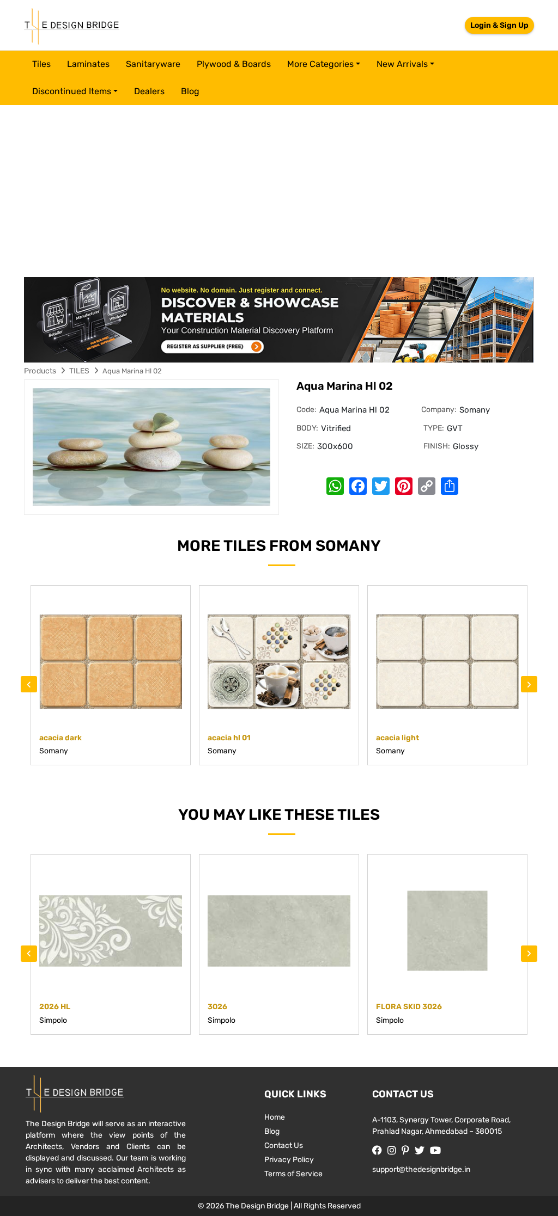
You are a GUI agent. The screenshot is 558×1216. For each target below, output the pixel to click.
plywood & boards (234, 64)
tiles (41, 64)
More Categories (320, 64)
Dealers (149, 91)
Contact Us (283, 1145)
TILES (79, 371)
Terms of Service (293, 1173)
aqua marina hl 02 (132, 371)
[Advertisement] (279, 186)
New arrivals (402, 64)
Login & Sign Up (499, 25)
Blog (190, 91)
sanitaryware (153, 64)
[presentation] (29, 684)
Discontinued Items (71, 91)
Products (40, 371)
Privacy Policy (289, 1159)
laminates (88, 64)
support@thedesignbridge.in (421, 1169)
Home (274, 1117)
